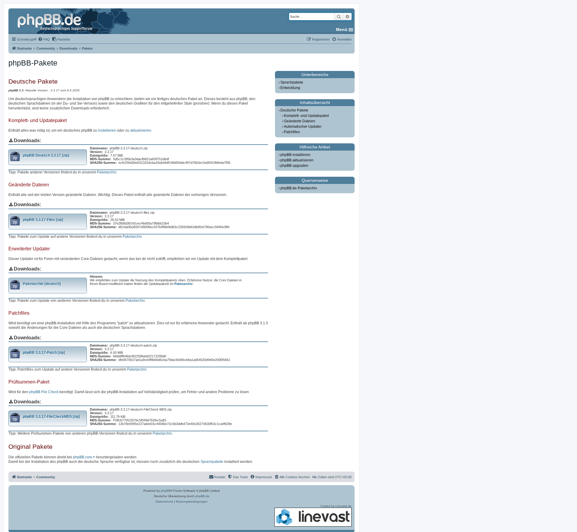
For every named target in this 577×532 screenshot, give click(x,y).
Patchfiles (292, 132)
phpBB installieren (295, 155)
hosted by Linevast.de (336, 506)
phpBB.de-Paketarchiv (298, 188)
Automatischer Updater (303, 126)
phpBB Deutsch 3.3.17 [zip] (46, 155)
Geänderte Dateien (299, 121)
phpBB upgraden (294, 166)
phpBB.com (82, 457)
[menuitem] (44, 39)
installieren (107, 130)
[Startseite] (55, 21)
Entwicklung (290, 88)
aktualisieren (140, 130)
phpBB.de (202, 496)
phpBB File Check (44, 392)
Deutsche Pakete (294, 110)
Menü (341, 29)
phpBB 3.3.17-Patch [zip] (44, 352)
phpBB (165, 490)
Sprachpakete (211, 462)
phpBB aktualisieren (296, 160)
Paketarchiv (106, 172)
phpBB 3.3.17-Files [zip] (43, 220)
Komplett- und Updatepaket (306, 116)
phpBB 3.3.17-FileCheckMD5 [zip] (51, 416)
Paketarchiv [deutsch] (42, 284)
